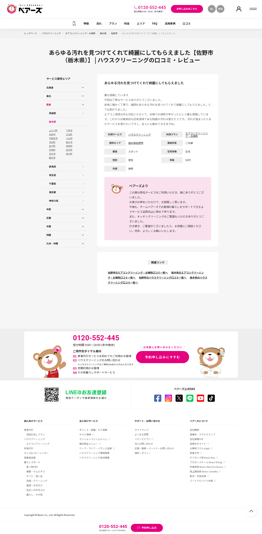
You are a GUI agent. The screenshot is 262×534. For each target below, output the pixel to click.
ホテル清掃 (85, 434)
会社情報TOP (197, 439)
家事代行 (28, 429)
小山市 (69, 138)
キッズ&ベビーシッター (36, 453)
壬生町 (69, 134)
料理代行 (28, 448)
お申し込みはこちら (186, 8)
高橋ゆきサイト (198, 443)
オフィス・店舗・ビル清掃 (93, 429)
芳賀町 (52, 149)
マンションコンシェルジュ (93, 439)
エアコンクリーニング (38, 443)
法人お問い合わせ (144, 443)
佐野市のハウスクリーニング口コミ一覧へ (163, 277)
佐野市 (114, 33)
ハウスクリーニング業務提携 (94, 453)
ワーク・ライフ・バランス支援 (95, 448)
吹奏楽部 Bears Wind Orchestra (206, 466)
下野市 (69, 130)
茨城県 (52, 113)
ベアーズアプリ (142, 439)
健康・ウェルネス (35, 471)
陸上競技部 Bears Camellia (204, 471)
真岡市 (69, 146)
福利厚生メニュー (88, 443)
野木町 (69, 153)
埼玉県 (52, 175)
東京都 (52, 192)
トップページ (30, 33)
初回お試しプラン (35, 434)
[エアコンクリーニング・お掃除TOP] (74, 23)
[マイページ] (239, 9)
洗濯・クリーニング (36, 480)
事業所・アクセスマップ (202, 434)
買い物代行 (32, 466)
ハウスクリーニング (51, 33)
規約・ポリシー (143, 453)
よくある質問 (141, 434)
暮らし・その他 (34, 494)
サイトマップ (141, 429)
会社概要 (194, 429)
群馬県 (52, 166)
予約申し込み (149, 527)
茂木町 (69, 149)
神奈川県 (53, 200)
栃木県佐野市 (135, 143)
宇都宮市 (53, 138)
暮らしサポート (32, 462)
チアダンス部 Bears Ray (202, 457)
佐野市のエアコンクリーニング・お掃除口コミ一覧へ (138, 272)
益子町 (52, 146)
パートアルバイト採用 (201, 480)
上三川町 (53, 130)
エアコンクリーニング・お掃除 (80, 33)
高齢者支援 (30, 457)
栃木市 (69, 142)
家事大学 (194, 453)
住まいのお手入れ (35, 490)
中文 (220, 9)
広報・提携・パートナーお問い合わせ (154, 448)
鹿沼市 (52, 157)
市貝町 (52, 142)
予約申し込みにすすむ (162, 357)
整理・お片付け (34, 485)
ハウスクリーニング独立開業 (94, 457)
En (211, 9)
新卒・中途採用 (198, 476)
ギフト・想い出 (34, 476)
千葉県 (52, 183)
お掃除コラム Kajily (200, 448)
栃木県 (103, 33)
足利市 (52, 153)
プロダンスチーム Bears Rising (206, 462)
